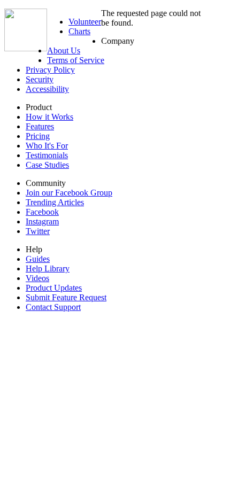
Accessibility (47, 89)
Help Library (48, 268)
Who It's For (47, 145)
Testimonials (47, 155)
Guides (38, 258)
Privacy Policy (50, 69)
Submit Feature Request (66, 297)
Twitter (38, 231)
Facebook (42, 211)
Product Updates (54, 287)
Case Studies (47, 164)
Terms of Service (75, 60)
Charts (79, 31)
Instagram (42, 221)
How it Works (49, 116)
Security (39, 79)
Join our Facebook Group (69, 192)
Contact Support (53, 307)
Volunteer (84, 21)
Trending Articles (55, 202)
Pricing (38, 136)
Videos (37, 278)
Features (40, 126)
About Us (63, 50)
